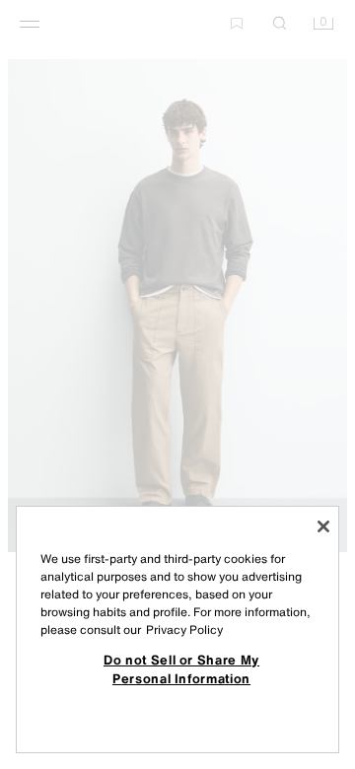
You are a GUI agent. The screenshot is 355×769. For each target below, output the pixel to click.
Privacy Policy (184, 629)
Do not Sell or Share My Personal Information (181, 668)
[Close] (323, 526)
